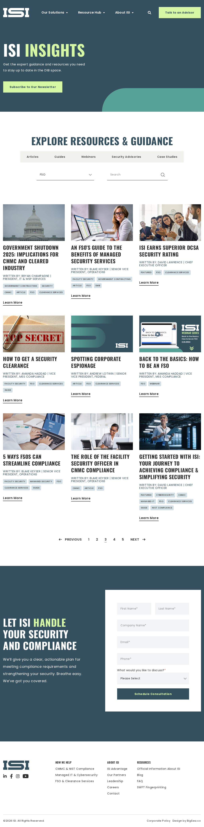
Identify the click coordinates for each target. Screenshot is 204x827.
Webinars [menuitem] (88, 157)
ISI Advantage (117, 769)
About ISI (122, 12)
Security (47, 285)
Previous (73, 539)
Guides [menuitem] (59, 157)
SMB (97, 285)
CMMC (8, 292)
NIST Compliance (162, 507)
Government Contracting (21, 285)
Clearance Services (51, 292)
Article (21, 292)
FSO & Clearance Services (74, 781)
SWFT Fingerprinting (151, 787)
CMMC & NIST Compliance (74, 769)
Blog (140, 775)
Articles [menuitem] (32, 157)
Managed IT (147, 501)
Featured (146, 272)
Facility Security (83, 279)
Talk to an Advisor (179, 13)
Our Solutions (52, 12)
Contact (113, 793)
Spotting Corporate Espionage (96, 362)
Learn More (12, 302)
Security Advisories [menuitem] (126, 157)
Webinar (155, 383)
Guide (8, 390)
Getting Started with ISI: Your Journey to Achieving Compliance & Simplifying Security (169, 467)
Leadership (115, 781)
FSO (32, 292)
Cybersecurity (165, 494)
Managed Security (41, 481)
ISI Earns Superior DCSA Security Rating (169, 251)
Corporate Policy (158, 820)
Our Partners (116, 775)
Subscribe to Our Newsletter (33, 87)
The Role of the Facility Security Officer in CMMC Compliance (100, 463)
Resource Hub (89, 12)
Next (134, 539)
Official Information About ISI (158, 769)
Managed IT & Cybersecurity (76, 775)
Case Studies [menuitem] (167, 157)
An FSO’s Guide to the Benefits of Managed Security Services (96, 254)
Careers (113, 787)
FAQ (140, 781)
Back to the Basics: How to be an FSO (169, 362)
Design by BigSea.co (187, 820)
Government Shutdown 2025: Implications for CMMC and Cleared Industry (31, 258)
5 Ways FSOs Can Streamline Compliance (32, 460)
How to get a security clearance (30, 362)
